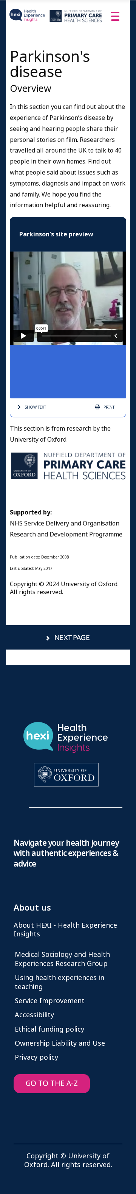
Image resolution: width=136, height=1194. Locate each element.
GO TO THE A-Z (52, 1083)
